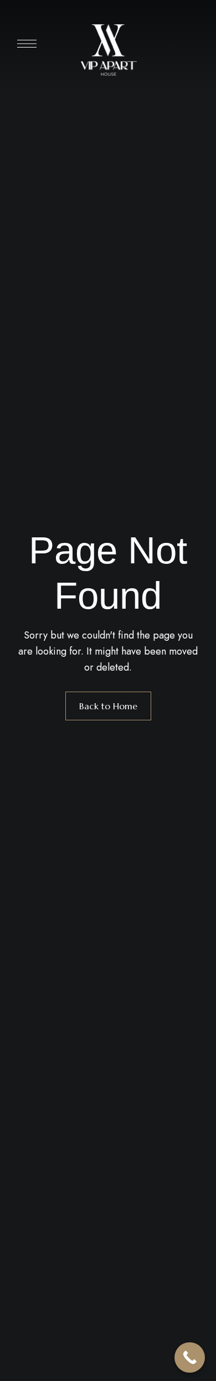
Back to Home (108, 706)
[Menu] (27, 43)
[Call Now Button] (189, 1357)
